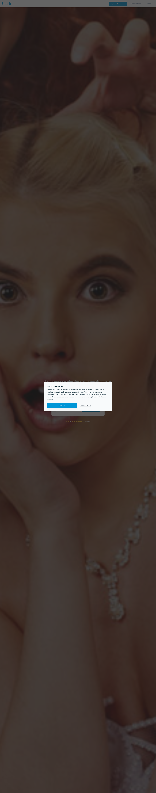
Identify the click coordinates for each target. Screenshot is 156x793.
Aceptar (62, 405)
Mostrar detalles (85, 406)
